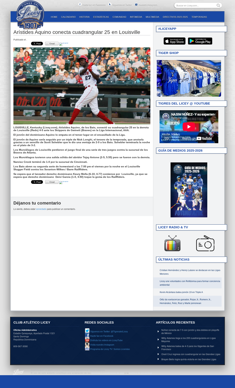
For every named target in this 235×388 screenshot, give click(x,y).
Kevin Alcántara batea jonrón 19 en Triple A (181, 292)
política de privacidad (140, 372)
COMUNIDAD (119, 16)
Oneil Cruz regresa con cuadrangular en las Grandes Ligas (190, 354)
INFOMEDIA (136, 16)
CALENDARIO (68, 16)
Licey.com (30, 14)
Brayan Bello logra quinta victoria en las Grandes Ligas (188, 359)
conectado (41, 208)
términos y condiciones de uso (107, 372)
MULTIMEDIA (152, 16)
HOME (54, 16)
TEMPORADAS (199, 16)
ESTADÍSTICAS (101, 16)
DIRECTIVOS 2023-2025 (175, 16)
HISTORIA (84, 16)
